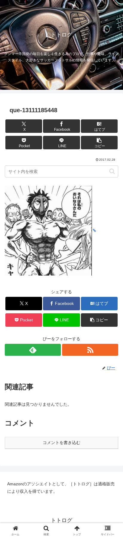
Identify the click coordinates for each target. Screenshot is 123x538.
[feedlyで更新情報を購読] (33, 350)
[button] (99, 142)
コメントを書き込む (61, 442)
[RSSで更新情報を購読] (90, 350)
